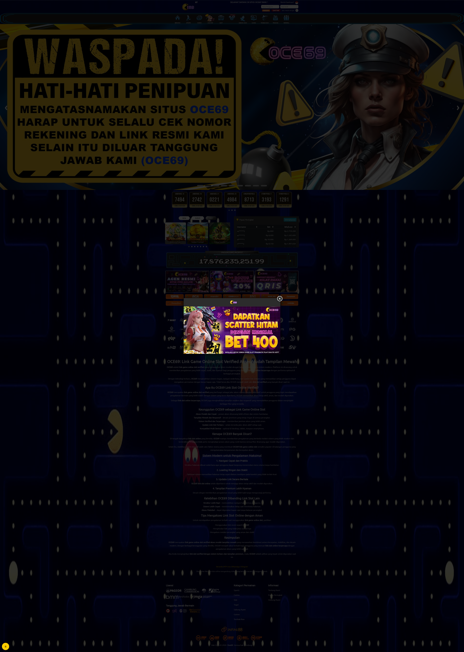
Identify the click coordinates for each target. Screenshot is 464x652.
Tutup (279, 298)
